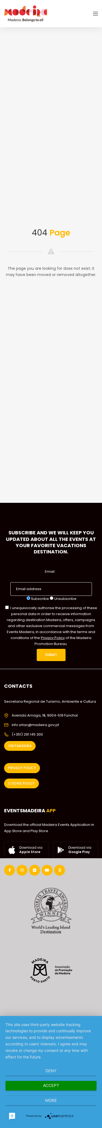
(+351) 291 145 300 (27, 734)
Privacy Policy (53, 637)
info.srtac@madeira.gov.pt (35, 724)
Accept (51, 1085)
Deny (51, 1070)
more (51, 1100)
